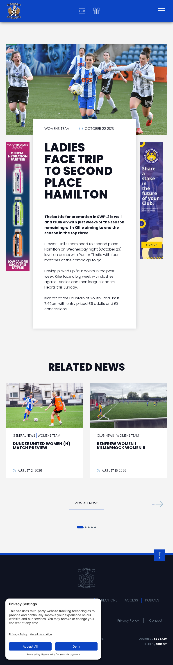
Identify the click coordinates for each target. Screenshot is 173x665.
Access (131, 600)
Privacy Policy (128, 620)
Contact (155, 620)
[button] (157, 504)
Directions (108, 600)
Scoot (161, 644)
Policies (152, 600)
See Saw (160, 639)
